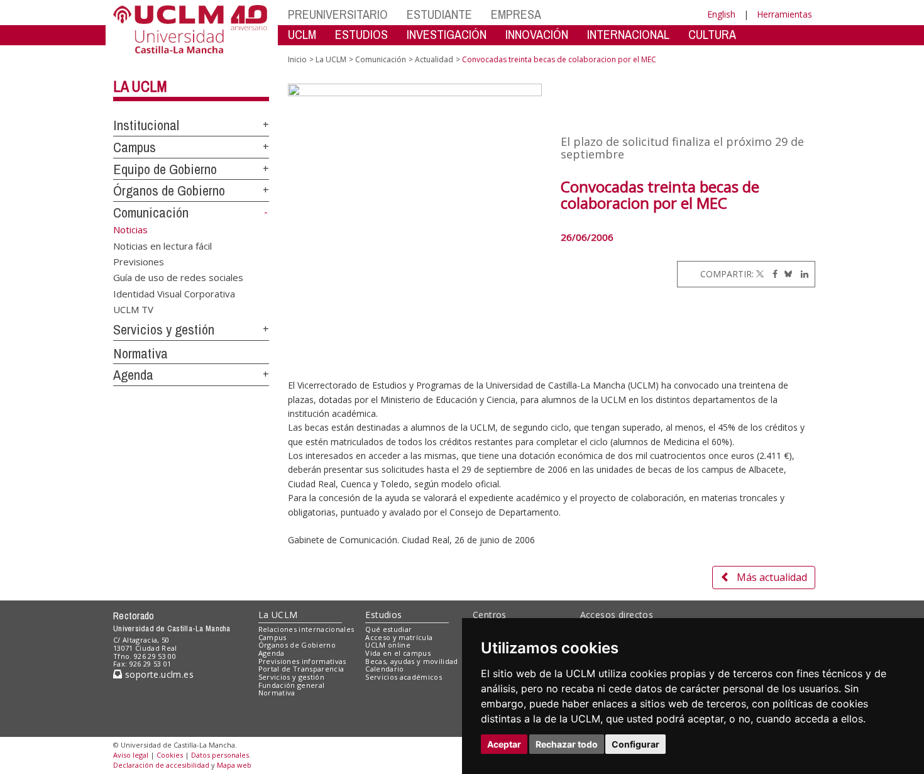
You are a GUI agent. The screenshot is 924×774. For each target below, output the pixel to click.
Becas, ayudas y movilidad (411, 661)
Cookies (170, 755)
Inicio (297, 59)
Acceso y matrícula (398, 637)
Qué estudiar (388, 629)
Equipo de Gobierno (165, 169)
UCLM (302, 34)
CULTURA (712, 34)
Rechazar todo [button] (567, 744)
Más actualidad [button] (772, 577)
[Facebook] (772, 274)
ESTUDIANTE (439, 14)
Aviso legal (130, 755)
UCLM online (387, 645)
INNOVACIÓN (536, 34)
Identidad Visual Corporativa (174, 293)
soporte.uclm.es (158, 674)
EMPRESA (516, 14)
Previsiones (138, 261)
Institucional (146, 125)
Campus (134, 147)
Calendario (384, 668)
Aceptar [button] (504, 744)
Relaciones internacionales (306, 629)
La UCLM (140, 86)
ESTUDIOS (361, 34)
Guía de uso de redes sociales (178, 277)
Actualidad (434, 59)
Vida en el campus (398, 653)
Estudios (383, 615)
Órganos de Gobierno (169, 190)
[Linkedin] (801, 274)
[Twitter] (760, 274)
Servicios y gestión (163, 329)
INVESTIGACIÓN (447, 34)
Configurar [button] (635, 744)
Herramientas (784, 14)
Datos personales (220, 755)
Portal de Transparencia (301, 668)
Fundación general (291, 685)
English (721, 14)
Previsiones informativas (302, 661)
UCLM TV (133, 309)
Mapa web (234, 765)
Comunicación (151, 212)
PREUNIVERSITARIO (338, 14)
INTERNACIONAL (628, 34)
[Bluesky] (786, 274)
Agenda (133, 374)
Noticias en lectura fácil (162, 245)
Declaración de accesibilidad (161, 765)
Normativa (140, 353)
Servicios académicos (403, 677)
